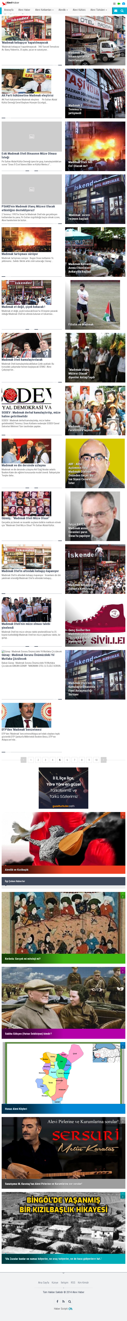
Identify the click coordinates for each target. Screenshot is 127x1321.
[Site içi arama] (122, 10)
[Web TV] (119, 3)
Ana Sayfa (43, 1282)
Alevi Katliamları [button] (43, 9)
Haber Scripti (61, 1308)
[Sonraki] (103, 760)
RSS (73, 1282)
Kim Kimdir (83, 1282)
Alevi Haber (24, 9)
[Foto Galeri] (123, 3)
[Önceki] (23, 760)
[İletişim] (116, 10)
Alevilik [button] (62, 9)
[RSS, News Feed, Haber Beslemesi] (64, 1301)
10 (96, 760)
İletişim (64, 1282)
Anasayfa (8, 9)
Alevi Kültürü (79, 9)
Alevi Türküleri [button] (97, 9)
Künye (55, 1282)
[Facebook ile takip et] (57, 1301)
